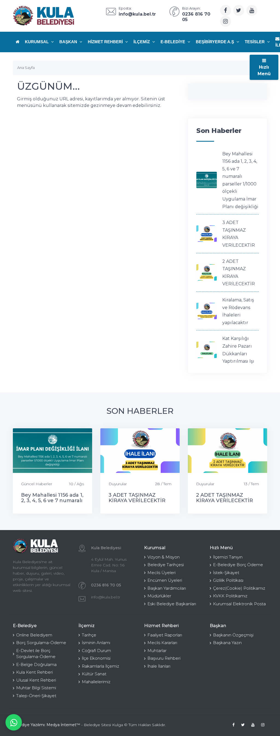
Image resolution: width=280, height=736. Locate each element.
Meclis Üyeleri (161, 572)
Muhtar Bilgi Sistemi (36, 687)
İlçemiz (142, 41)
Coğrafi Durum (96, 650)
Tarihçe (89, 635)
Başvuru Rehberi (163, 658)
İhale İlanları (158, 666)
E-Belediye (173, 41)
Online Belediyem (34, 635)
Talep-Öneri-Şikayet (36, 695)
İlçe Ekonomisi (96, 658)
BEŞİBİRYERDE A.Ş (215, 41)
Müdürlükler (159, 595)
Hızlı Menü (264, 70)
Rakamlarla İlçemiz (100, 666)
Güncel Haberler (36, 483)
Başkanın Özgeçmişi (233, 635)
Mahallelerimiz (96, 681)
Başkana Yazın (227, 642)
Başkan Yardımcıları (166, 588)
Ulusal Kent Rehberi (36, 680)
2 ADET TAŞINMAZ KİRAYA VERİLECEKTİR (224, 498)
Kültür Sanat (94, 673)
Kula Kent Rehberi (34, 672)
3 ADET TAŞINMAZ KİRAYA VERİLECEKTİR (137, 498)
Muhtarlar (157, 650)
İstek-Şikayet (226, 572)
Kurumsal (37, 41)
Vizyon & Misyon (163, 557)
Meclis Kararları (162, 642)
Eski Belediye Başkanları (171, 603)
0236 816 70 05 (106, 585)
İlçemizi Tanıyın (228, 557)
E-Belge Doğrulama (36, 664)
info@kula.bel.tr (105, 597)
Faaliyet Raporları (164, 635)
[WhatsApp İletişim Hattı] (13, 722)
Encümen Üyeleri (164, 580)
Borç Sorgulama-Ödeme (41, 642)
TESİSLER (255, 41)
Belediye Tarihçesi (165, 564)
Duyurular (118, 483)
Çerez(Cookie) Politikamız (239, 588)
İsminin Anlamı (96, 642)
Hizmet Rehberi (106, 41)
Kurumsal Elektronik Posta (239, 603)
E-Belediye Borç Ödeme (238, 564)
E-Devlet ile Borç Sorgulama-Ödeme (36, 653)
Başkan (68, 41)
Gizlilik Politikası (228, 580)
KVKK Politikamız (230, 595)
